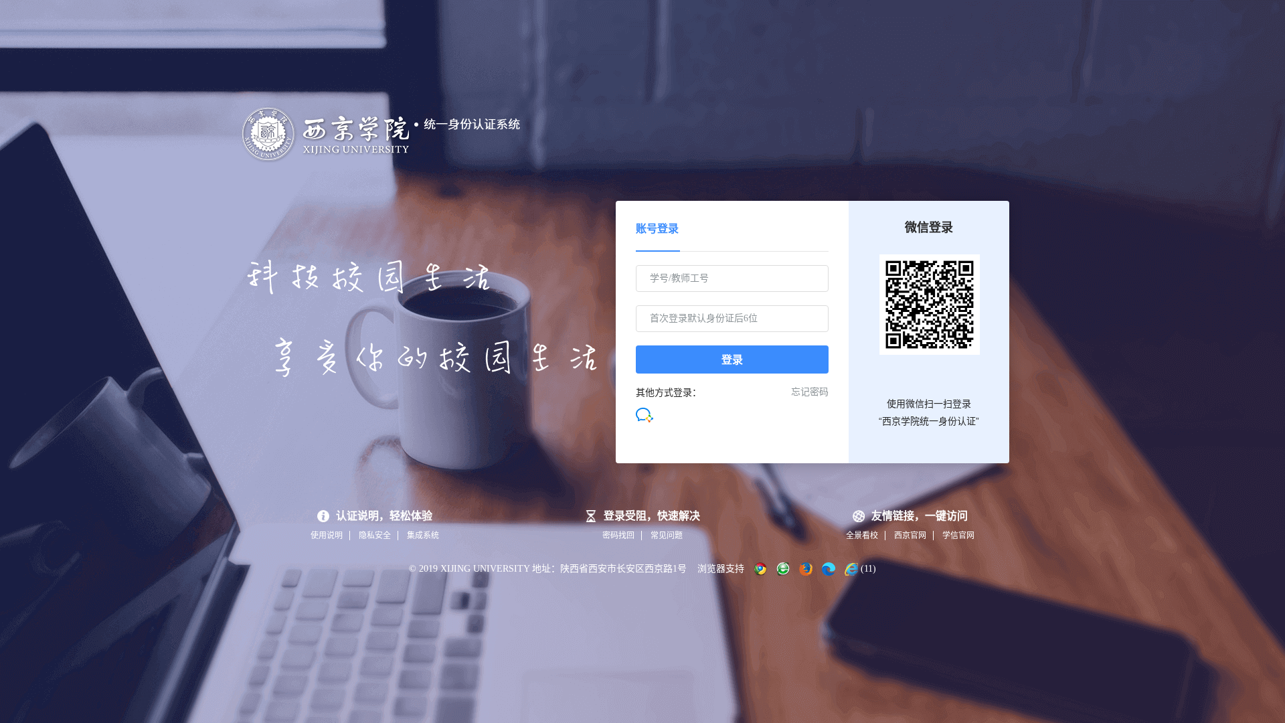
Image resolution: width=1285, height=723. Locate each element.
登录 (732, 360)
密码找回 (618, 535)
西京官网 (910, 535)
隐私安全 (375, 535)
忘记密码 (810, 392)
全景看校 (862, 535)
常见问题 (667, 535)
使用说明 (327, 535)
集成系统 (423, 535)
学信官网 (958, 535)
